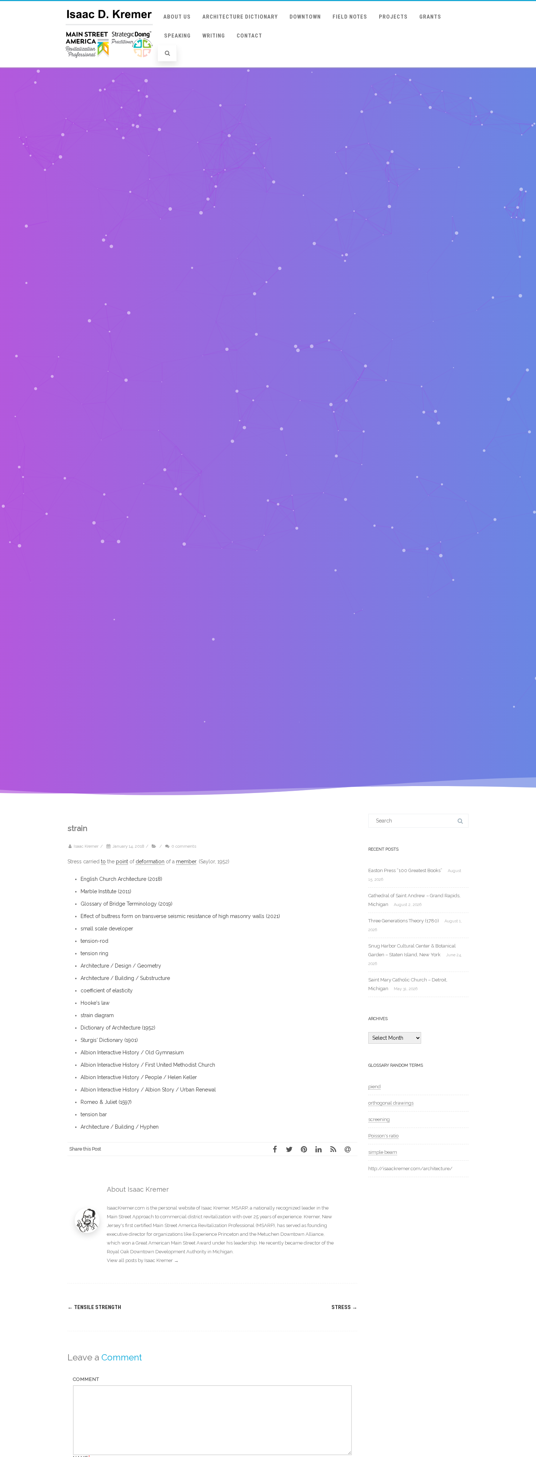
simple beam (382, 1152)
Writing (213, 35)
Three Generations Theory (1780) (403, 920)
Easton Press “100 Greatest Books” (405, 870)
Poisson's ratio (383, 1135)
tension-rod (94, 941)
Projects (393, 16)
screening (379, 1119)
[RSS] (335, 1149)
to (103, 861)
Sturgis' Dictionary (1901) (109, 1040)
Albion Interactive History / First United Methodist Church (148, 1065)
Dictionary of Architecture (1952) (118, 1028)
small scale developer (107, 928)
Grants (430, 16)
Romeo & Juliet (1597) (106, 1102)
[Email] (350, 1149)
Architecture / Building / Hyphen (120, 1127)
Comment (86, 1379)
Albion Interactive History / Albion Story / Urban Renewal (148, 1090)
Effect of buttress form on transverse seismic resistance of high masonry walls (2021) (180, 916)
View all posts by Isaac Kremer (143, 1260)
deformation (150, 861)
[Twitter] (291, 1149)
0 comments (183, 846)
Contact (249, 35)
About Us (177, 16)
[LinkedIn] (321, 1149)
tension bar (94, 1114)
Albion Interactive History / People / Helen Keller (139, 1077)
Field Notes (350, 16)
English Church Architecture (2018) (121, 879)
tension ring (94, 953)
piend (374, 1086)
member (186, 861)
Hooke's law (95, 1003)
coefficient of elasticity (107, 990)
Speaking (177, 35)
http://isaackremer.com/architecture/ (410, 1168)
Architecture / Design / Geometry (121, 966)
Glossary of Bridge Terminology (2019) (126, 904)
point (122, 861)
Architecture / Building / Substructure (125, 978)
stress (344, 1307)
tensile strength (94, 1307)
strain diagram (97, 1015)
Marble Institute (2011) (106, 891)
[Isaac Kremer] (109, 65)
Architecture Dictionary (240, 16)
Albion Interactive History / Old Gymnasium (132, 1052)
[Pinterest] (306, 1149)
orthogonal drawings (390, 1103)
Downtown (305, 16)
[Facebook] (277, 1149)
